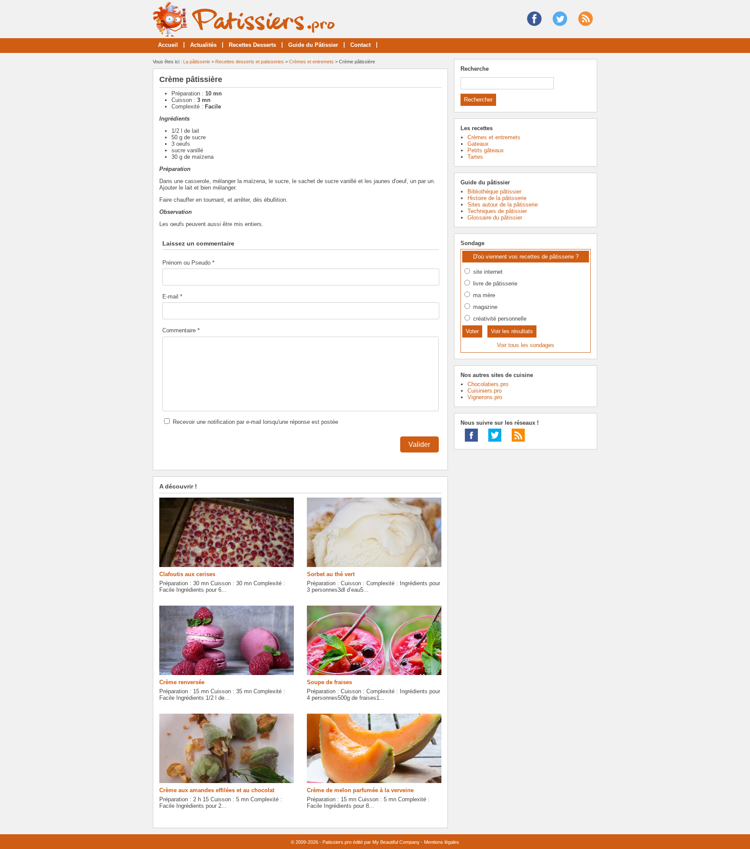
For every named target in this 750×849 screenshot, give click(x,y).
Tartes (475, 157)
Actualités (203, 45)
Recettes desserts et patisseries (249, 61)
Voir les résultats (512, 331)
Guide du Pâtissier (313, 45)
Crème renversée (181, 682)
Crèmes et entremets (311, 61)
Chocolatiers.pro (487, 384)
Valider (419, 444)
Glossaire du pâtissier (494, 217)
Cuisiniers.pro (484, 390)
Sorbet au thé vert (331, 574)
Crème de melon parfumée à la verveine (360, 790)
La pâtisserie (196, 61)
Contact (360, 45)
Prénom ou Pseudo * (188, 262)
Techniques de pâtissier (497, 211)
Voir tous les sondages (525, 345)
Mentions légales (441, 842)
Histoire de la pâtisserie (496, 198)
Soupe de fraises (329, 682)
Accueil (168, 45)
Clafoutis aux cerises (187, 574)
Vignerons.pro (484, 397)
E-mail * (172, 296)
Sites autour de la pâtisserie (502, 204)
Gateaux (478, 144)
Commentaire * (181, 330)
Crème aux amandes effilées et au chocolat (216, 790)
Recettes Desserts (252, 45)
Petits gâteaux (485, 150)
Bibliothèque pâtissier (494, 191)
